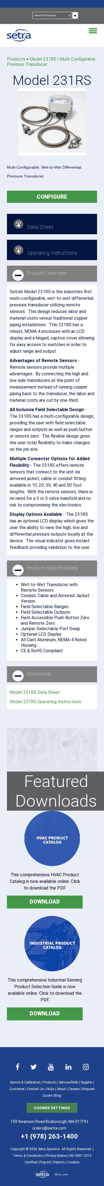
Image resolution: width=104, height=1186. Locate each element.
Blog (57, 1096)
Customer (16, 1089)
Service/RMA (68, 1082)
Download (45, 901)
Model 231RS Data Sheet (35, 692)
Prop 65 (45, 1162)
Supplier (86, 1082)
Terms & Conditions (28, 1156)
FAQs (50, 1089)
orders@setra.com (49, 1128)
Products (16, 59)
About (61, 1089)
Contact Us (35, 1089)
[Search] (69, 15)
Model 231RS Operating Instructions (45, 701)
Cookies (73, 1162)
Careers (74, 1089)
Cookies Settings (52, 1108)
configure (52, 196)
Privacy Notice (56, 1156)
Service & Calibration (25, 1082)
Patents (59, 1162)
